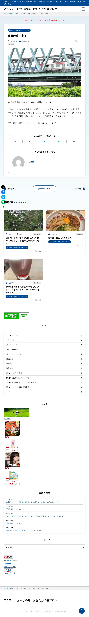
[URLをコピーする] (74, 141)
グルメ (10, 340)
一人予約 (7, 419)
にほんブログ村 (10, 567)
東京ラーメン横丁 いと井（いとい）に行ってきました (24, 530)
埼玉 (9, 364)
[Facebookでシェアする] (30, 141)
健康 (9, 359)
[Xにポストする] (15, 141)
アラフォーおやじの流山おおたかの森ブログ (30, 8)
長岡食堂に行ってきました (15, 523)
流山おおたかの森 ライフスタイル (19, 30)
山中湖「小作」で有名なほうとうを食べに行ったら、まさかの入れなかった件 (32, 502)
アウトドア (12, 335)
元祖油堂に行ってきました (15, 509)
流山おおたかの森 (14, 373)
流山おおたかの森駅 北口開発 (19, 387)
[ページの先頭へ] (82, 611)
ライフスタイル (13, 354)
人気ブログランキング (11, 560)
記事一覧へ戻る (44, 189)
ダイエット (11, 345)
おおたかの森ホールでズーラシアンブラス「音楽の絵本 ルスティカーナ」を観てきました (37, 516)
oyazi (31, 162)
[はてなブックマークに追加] (44, 141)
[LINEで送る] (59, 141)
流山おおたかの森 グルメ (17, 378)
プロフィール (12, 349)
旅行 (9, 368)
